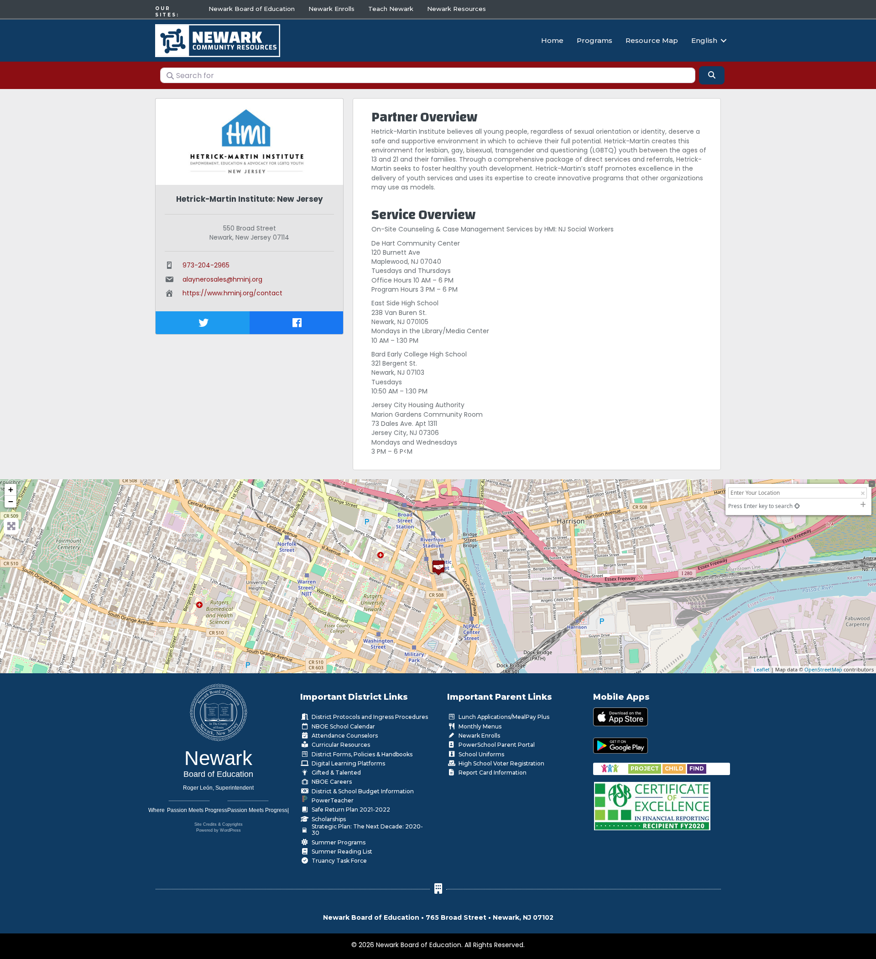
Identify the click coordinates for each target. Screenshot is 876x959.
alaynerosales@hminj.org (222, 279)
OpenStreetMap (823, 669)
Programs (594, 40)
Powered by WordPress (218, 830)
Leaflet (762, 669)
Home (552, 40)
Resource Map (652, 40)
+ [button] (10, 489)
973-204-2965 (205, 265)
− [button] (10, 501)
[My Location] (797, 506)
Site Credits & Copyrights (218, 824)
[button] (723, 40)
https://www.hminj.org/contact (232, 293)
